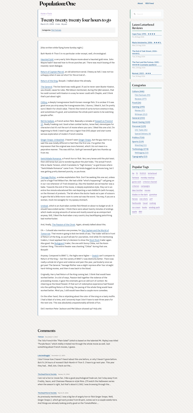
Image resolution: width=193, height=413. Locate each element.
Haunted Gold (47, 59)
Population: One (57, 3)
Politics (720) (138, 137)
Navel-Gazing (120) (141, 122)
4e (133, 173)
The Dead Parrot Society (47, 374)
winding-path (154, 207)
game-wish (136, 182)
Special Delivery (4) (143, 133)
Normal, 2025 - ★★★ (141, 73)
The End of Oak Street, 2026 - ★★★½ (145, 52)
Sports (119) (138, 141)
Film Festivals (56, 30)
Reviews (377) (141, 99)
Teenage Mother (48, 177)
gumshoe (153, 194)
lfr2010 (143, 173)
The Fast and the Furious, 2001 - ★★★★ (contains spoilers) (146, 63)
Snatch (95, 255)
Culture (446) (138, 91)
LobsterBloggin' (44, 355)
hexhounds (136, 203)
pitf (151, 199)
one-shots (144, 199)
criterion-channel (150, 182)
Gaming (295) (138, 107)
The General (46, 86)
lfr (137, 173)
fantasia (135, 177)
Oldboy (44, 102)
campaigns (145, 186)
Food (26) (136, 102)
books (144, 207)
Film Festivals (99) (142, 95)
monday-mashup (147, 177)
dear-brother (137, 190)
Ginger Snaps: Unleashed (52, 139)
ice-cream (136, 207)
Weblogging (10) (141, 152)
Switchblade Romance (51, 158)
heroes (135, 199)
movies (147, 190)
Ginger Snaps (85, 139)
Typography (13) (139, 156)
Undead (44, 205)
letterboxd (152, 173)
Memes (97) (140, 110)
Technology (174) (140, 149)
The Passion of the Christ (63, 224)
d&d (140, 211)
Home (43, 13)
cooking (152, 203)
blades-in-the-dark (140, 194)
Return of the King (49, 81)
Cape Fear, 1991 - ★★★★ (143, 34)
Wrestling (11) (141, 145)
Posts (49, 13)
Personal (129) (139, 126)
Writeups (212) (141, 114)
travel (145, 203)
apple (134, 211)
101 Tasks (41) (141, 130)
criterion (135, 186)
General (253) (138, 118)
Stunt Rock (94, 240)
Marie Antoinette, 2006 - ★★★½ (146, 42)
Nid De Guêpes (47, 121)
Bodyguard (59, 243)
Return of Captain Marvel (52, 71)
